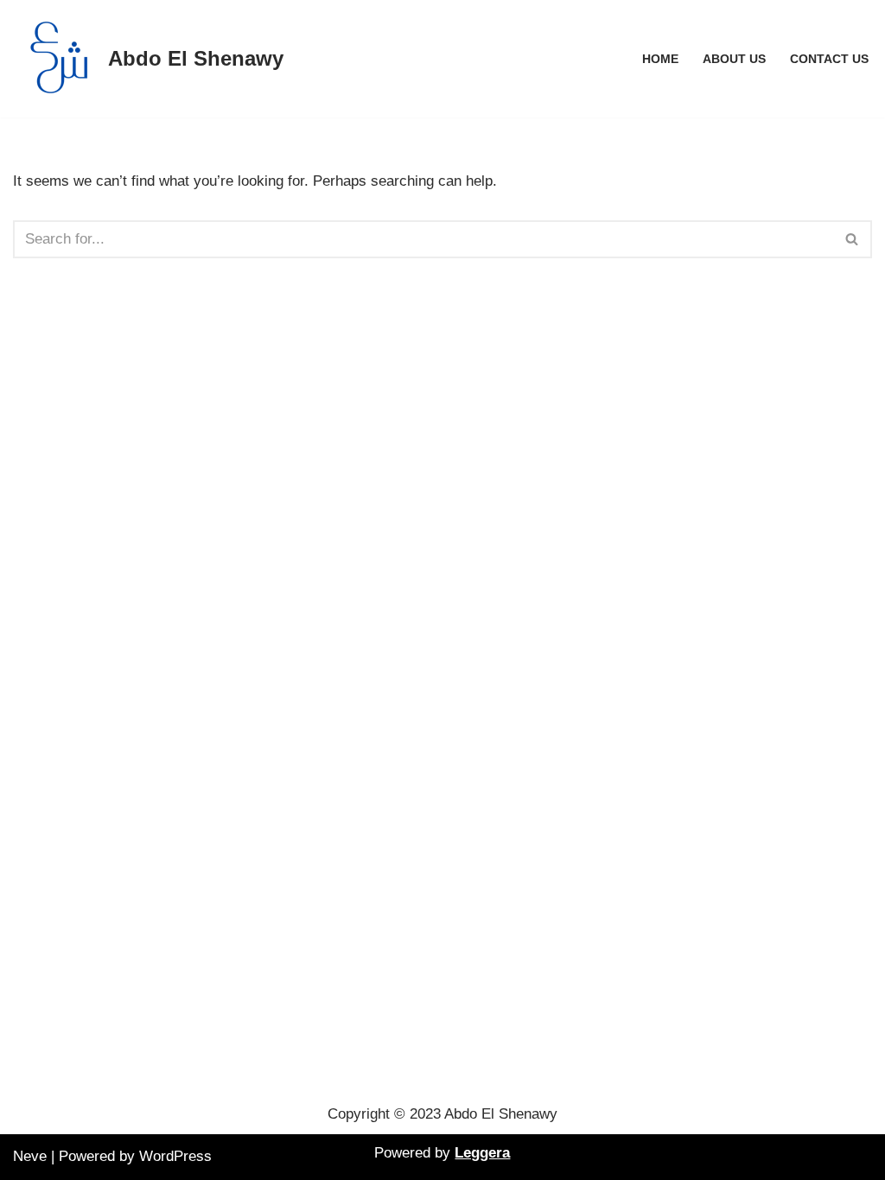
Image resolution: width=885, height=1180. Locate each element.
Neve (30, 1156)
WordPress (175, 1156)
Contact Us (829, 59)
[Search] (852, 239)
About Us (734, 59)
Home (660, 59)
